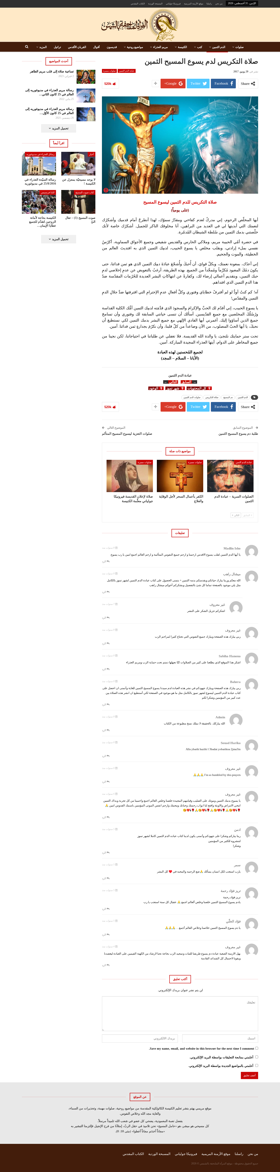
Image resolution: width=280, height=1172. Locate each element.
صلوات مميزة (109, 71)
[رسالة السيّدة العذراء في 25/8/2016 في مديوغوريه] (39, 164)
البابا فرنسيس (47, 192)
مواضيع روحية (135, 47)
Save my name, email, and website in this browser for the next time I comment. (201, 1048)
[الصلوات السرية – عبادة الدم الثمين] (230, 476)
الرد (104, 561)
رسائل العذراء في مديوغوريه (40, 154)
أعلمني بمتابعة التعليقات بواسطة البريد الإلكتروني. (221, 1057)
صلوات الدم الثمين (192, 397)
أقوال (96, 47)
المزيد (43, 47)
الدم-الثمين (243, 397)
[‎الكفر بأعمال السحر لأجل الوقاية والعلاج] (180, 476)
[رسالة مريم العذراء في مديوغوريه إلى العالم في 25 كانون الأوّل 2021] (86, 114)
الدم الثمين (218, 47)
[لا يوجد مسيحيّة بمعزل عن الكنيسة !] (78, 164)
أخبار (91, 154)
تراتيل (57, 47)
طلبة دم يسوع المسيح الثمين (238, 433)
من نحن (218, 3)
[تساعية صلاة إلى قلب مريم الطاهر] (86, 77)
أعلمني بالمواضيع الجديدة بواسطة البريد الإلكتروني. (220, 1066)
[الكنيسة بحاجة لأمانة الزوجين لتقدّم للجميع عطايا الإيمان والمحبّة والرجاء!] (39, 202)
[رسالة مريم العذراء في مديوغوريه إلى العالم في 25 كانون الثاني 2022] (86, 96)
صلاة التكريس (211, 397)
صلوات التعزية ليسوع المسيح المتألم (127, 433)
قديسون (112, 47)
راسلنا (209, 3)
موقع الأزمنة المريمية (193, 3)
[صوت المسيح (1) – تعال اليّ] (78, 202)
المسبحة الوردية (155, 3)
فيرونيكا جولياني (173, 3)
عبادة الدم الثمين (126, 71)
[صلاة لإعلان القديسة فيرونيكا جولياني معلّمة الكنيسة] (130, 476)
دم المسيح (228, 397)
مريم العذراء (160, 47)
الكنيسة (182, 47)
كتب (199, 47)
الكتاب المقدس (138, 3)
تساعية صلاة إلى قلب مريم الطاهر (52, 71)
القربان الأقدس (77, 47)
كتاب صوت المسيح (84, 192)
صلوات (239, 47)
